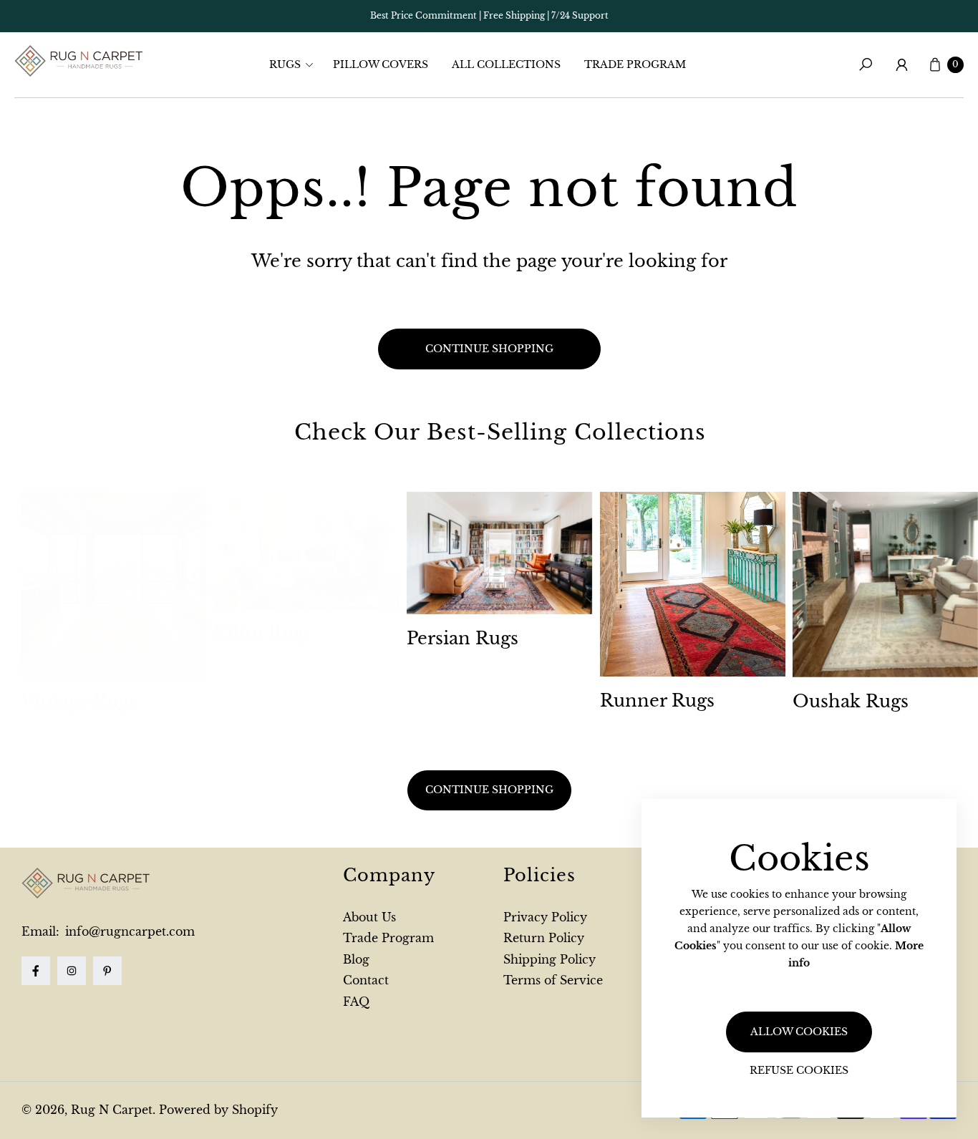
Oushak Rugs (851, 701)
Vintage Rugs (79, 701)
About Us (369, 917)
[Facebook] (35, 970)
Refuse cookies (799, 1070)
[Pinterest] (107, 970)
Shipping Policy (549, 959)
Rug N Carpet (111, 1109)
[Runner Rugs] (692, 584)
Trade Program (388, 938)
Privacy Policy (545, 917)
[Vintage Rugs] (114, 584)
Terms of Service (553, 980)
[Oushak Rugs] (885, 584)
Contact (366, 980)
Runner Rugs (657, 700)
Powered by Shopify (218, 1109)
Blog (356, 959)
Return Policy (543, 938)
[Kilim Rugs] (307, 550)
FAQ (356, 1001)
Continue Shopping (489, 789)
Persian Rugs (462, 638)
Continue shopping (489, 348)
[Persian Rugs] (499, 553)
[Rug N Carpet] (78, 61)
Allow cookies (799, 1031)
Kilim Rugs (262, 632)
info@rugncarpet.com (128, 931)
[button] (295, 64)
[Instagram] (71, 970)
